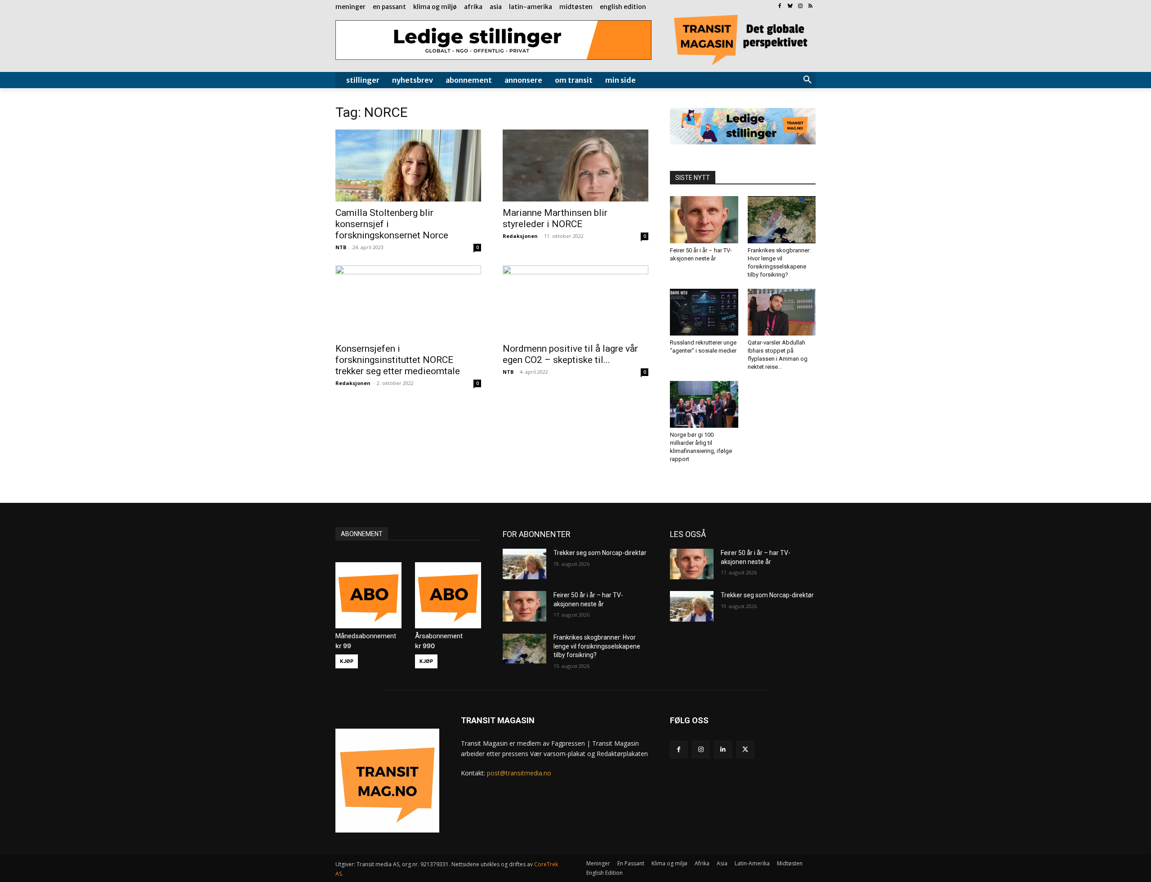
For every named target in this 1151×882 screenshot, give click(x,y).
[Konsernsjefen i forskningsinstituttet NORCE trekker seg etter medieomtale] (408, 301)
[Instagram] (800, 6)
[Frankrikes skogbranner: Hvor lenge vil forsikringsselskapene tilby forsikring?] (782, 219)
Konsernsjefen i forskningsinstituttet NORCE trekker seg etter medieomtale (397, 359)
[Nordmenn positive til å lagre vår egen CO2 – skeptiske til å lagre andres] (575, 301)
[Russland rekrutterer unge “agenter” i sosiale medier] (704, 312)
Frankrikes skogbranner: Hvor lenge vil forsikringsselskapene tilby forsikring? (596, 646)
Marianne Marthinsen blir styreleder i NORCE (555, 218)
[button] (807, 80)
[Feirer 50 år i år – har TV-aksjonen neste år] (704, 219)
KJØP (346, 661)
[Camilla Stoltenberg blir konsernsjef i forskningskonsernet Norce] (408, 165)
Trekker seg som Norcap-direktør (600, 552)
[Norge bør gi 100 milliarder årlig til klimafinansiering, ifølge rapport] (704, 404)
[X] (745, 749)
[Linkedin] (723, 749)
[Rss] (810, 6)
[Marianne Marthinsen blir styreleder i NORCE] (575, 165)
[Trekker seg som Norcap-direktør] (524, 564)
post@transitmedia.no (519, 773)
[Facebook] (780, 6)
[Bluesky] (790, 6)
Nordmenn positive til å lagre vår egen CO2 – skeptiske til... (570, 354)
